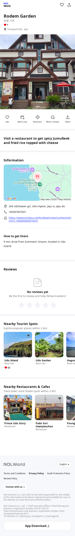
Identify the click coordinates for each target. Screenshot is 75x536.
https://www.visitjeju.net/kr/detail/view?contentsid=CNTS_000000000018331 (40, 219)
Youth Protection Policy (58, 473)
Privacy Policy (36, 473)
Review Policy (10, 478)
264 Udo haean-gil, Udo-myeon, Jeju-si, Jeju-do (37, 206)
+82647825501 (17, 212)
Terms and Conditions (15, 473)
